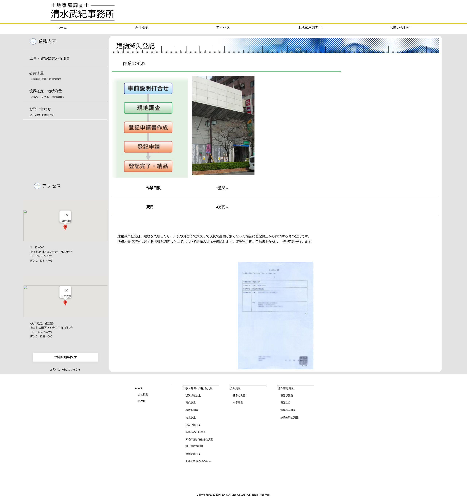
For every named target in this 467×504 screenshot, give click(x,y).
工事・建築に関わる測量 (50, 58)
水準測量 (238, 402)
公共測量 (36, 73)
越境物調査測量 (289, 417)
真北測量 (191, 417)
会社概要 (143, 394)
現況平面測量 (193, 425)
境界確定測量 (288, 410)
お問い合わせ (40, 109)
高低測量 (191, 402)
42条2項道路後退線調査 (199, 439)
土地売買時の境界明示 (198, 461)
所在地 (142, 401)
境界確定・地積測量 (45, 91)
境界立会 (285, 402)
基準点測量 (239, 395)
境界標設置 (286, 395)
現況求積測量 (193, 395)
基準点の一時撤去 (196, 431)
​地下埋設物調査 (194, 446)
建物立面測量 (193, 454)
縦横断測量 (192, 410)
